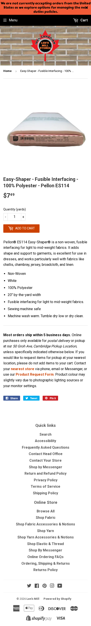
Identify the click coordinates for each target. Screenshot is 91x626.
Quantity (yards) (14, 209)
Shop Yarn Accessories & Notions (45, 537)
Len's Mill (33, 598)
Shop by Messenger (45, 467)
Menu (13, 20)
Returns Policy (45, 570)
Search (45, 434)
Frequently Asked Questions (45, 447)
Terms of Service (45, 486)
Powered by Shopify (57, 598)
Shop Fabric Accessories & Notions (45, 524)
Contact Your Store (45, 460)
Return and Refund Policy (45, 473)
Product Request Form (35, 374)
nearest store (22, 369)
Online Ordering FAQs (45, 557)
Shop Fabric (45, 517)
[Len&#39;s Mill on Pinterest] (44, 586)
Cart (84, 20)
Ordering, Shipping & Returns (45, 563)
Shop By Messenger (45, 550)
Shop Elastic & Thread (45, 544)
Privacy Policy (45, 480)
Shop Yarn (45, 531)
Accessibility (45, 441)
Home (7, 71)
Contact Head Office (46, 454)
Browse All (46, 511)
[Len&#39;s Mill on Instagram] (52, 586)
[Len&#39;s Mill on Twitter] (29, 586)
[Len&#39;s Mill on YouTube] (59, 586)
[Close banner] (86, 7)
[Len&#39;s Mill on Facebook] (36, 586)
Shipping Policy (45, 493)
